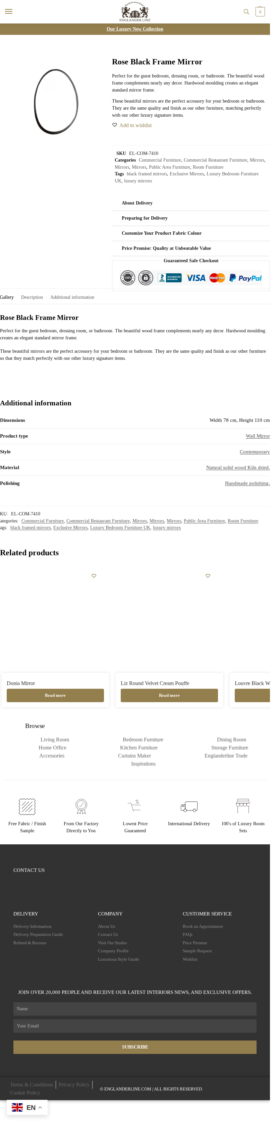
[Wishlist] (94, 576)
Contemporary (255, 451)
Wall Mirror (258, 436)
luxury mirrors (138, 180)
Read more (55, 695)
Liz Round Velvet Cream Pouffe (155, 683)
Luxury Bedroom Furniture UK (120, 527)
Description (32, 297)
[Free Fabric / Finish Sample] (27, 806)
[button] (259, 11)
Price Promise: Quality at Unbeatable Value (166, 248)
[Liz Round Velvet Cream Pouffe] (169, 619)
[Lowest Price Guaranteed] (135, 806)
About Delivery (137, 203)
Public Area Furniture (169, 167)
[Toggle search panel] (246, 11)
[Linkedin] (68, 882)
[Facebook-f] (15, 882)
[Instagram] (29, 882)
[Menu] (15, 12)
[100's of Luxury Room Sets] (243, 806)
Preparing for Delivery (145, 218)
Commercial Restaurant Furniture (215, 160)
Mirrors (257, 160)
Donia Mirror (21, 683)
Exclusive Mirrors (187, 173)
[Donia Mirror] (55, 619)
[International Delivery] (189, 806)
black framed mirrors (147, 173)
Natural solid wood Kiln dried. (238, 467)
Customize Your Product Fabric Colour (162, 233)
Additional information (72, 297)
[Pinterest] (55, 882)
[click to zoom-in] (56, 102)
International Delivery (189, 823)
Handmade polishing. (247, 483)
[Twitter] (42, 882)
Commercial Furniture (160, 160)
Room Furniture (208, 167)
